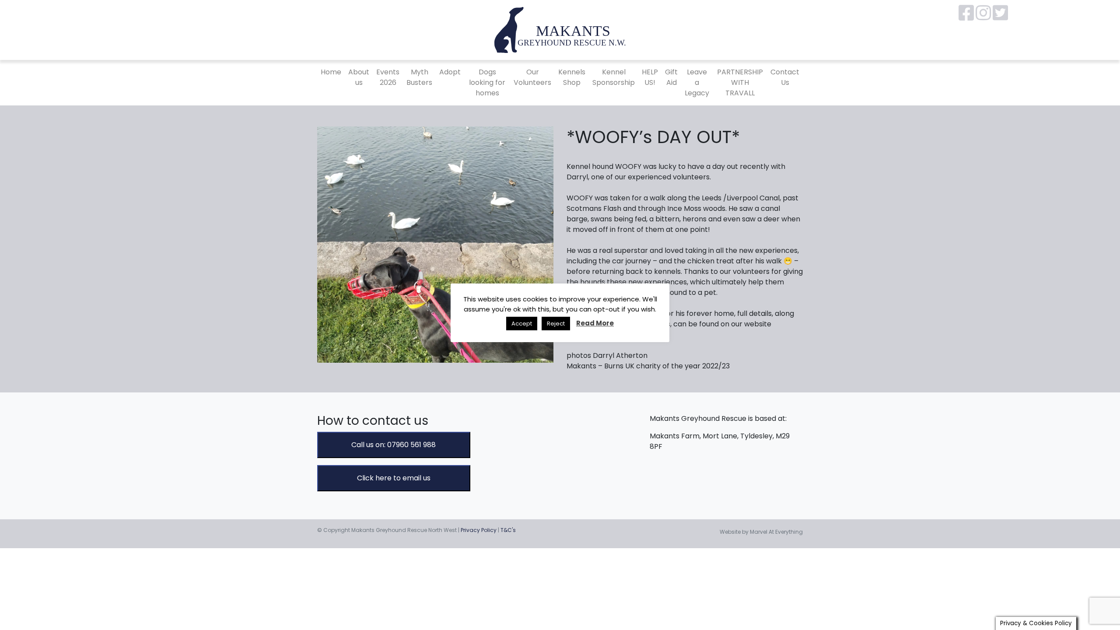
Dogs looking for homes (487, 82)
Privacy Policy (479, 530)
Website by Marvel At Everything (761, 532)
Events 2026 (387, 77)
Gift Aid (671, 77)
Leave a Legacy (697, 82)
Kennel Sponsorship (613, 77)
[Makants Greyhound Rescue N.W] (560, 29)
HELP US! (650, 77)
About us (358, 77)
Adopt (450, 72)
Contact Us (784, 77)
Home (331, 72)
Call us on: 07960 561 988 (393, 445)
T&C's (508, 530)
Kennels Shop (571, 77)
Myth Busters (419, 77)
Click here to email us (393, 478)
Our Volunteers (532, 77)
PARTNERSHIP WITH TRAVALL (740, 82)
